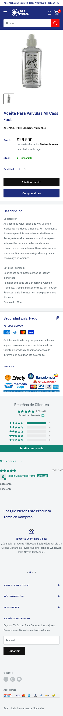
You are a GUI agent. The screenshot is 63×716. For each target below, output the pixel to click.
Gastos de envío (49, 144)
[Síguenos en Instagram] (12, 679)
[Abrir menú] (5, 12)
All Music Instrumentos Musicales (25, 127)
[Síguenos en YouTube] (19, 679)
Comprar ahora (31, 193)
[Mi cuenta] (49, 13)
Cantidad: (9, 169)
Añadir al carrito (31, 182)
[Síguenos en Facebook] (6, 679)
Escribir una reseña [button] (31, 448)
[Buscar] (55, 23)
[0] (56, 13)
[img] (8, 470)
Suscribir (14, 650)
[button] (16, 423)
